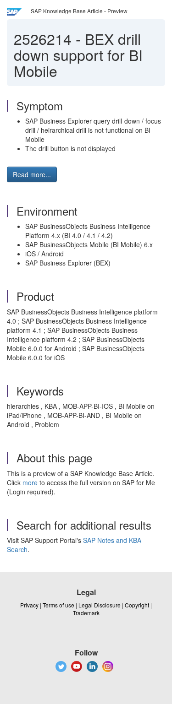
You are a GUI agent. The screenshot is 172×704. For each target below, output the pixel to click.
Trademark (86, 613)
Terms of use (58, 605)
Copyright (137, 605)
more (30, 482)
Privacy (29, 605)
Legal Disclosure (99, 605)
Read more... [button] (32, 174)
